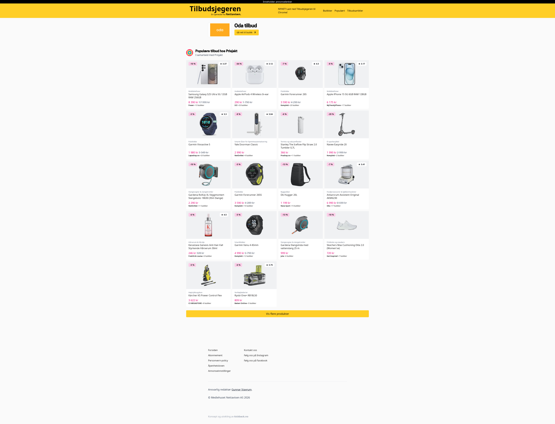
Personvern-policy (218, 360)
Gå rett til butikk (244, 32)
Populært (340, 10)
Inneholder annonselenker (277, 1)
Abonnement (215, 355)
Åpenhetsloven (216, 365)
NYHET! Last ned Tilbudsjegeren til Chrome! (296, 10)
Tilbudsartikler (355, 10)
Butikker (327, 10)
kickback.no (241, 416)
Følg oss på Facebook (255, 360)
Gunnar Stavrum (242, 389)
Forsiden (213, 350)
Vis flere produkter (277, 313)
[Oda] (220, 30)
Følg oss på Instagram (256, 355)
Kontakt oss (250, 350)
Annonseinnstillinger (219, 370)
